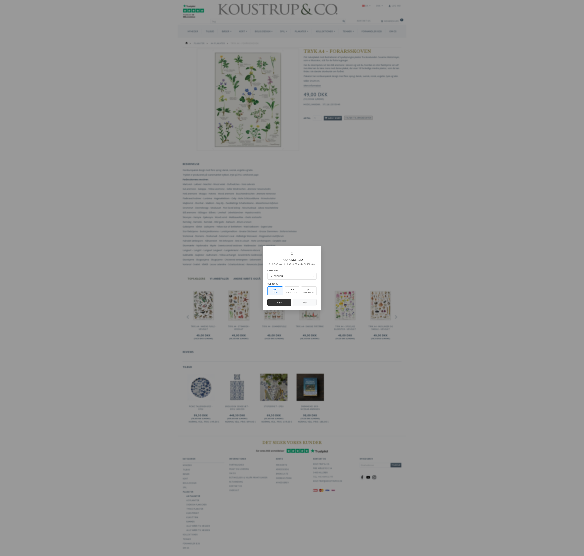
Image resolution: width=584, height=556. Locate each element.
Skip (305, 302)
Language (272, 270)
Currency (272, 284)
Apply (279, 302)
